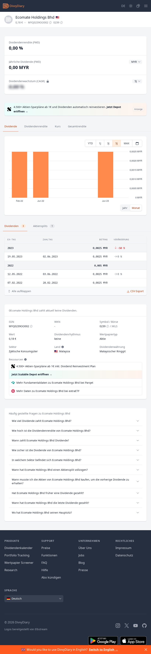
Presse (83, 570)
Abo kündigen (51, 577)
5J (116, 143)
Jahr (124, 208)
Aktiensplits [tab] (43, 226)
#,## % (16, 87)
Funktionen (49, 555)
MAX (126, 143)
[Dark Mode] (130, 6)
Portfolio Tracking (16, 555)
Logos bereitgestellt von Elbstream (25, 629)
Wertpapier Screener (19, 563)
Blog (81, 563)
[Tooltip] (62, 346)
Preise (45, 548)
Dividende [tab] (10, 126)
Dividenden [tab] (14, 226)
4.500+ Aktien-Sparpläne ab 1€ (56, 366)
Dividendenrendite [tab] (36, 126)
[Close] (146, 649)
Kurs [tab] (58, 126)
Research (10, 570)
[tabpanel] (75, 175)
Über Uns (85, 548)
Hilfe (44, 570)
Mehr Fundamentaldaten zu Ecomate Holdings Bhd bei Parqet (54, 382)
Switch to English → (103, 650)
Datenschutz (124, 555)
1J (100, 143)
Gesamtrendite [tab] (77, 126)
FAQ (44, 563)
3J (108, 143)
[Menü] (146, 6)
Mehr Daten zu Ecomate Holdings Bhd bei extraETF (47, 391)
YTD (90, 143)
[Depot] (138, 6)
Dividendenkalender (18, 548)
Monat (136, 208)
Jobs (81, 555)
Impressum (123, 548)
